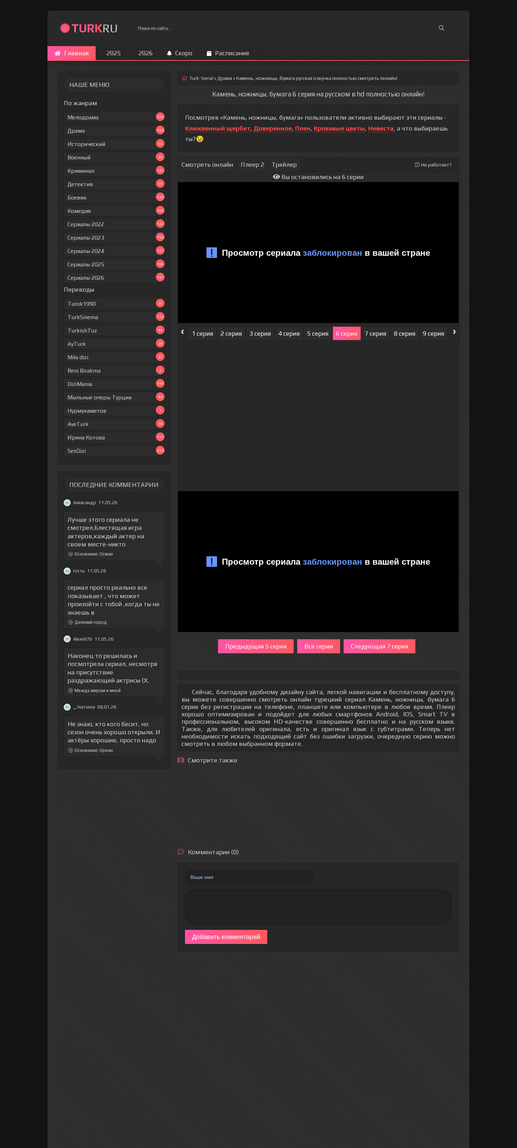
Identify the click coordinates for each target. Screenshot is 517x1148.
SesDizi (116, 451)
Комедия (116, 211)
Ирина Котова (116, 437)
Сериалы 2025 (116, 264)
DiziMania (116, 384)
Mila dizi (115, 357)
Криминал (116, 170)
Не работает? (436, 164)
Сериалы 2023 (116, 237)
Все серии (318, 646)
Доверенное (273, 128)
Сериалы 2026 (116, 277)
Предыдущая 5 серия (256, 646)
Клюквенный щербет (217, 128)
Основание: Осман (94, 554)
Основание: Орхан (94, 750)
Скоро (183, 53)
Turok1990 (115, 303)
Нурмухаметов (114, 410)
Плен (303, 128)
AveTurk (115, 424)
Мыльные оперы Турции (115, 397)
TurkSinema (116, 317)
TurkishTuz (115, 330)
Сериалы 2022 (116, 224)
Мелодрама (116, 117)
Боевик (116, 197)
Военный (115, 157)
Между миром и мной (98, 690)
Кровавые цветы (339, 128)
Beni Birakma (114, 370)
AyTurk (115, 344)
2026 (146, 53)
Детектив (115, 184)
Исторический (115, 144)
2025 (114, 53)
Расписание (232, 53)
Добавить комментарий (226, 936)
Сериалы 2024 (116, 251)
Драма (116, 130)
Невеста (381, 128)
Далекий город (91, 622)
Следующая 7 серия (379, 646)
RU (94, 28)
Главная (76, 53)
